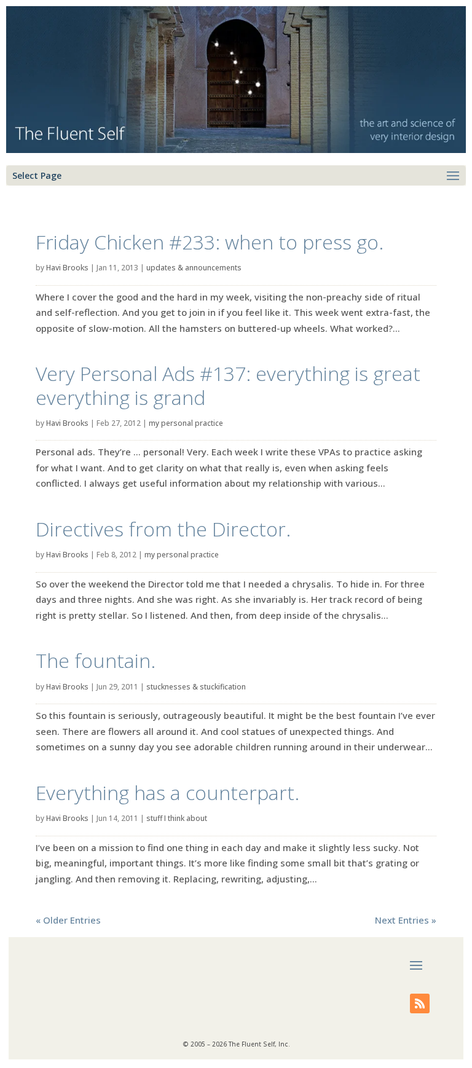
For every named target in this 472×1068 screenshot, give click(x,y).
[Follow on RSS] (420, 1003)
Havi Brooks (67, 267)
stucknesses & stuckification (196, 686)
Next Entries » (405, 920)
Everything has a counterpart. (167, 792)
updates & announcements (194, 267)
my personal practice (186, 423)
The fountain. (95, 660)
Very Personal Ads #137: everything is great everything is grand (228, 385)
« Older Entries (68, 920)
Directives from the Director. (163, 529)
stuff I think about (176, 818)
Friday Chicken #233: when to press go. (210, 242)
